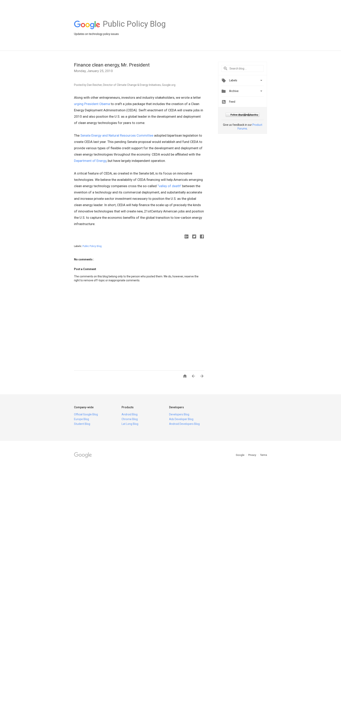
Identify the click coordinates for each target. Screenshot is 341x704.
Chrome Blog (130, 419)
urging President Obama (92, 104)
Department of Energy (90, 161)
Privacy (252, 454)
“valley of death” (169, 186)
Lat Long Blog (130, 423)
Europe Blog (81, 419)
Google (240, 454)
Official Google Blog (86, 414)
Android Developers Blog (184, 423)
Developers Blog (179, 414)
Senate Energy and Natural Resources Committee (116, 135)
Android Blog (130, 414)
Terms (263, 454)
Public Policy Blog (92, 246)
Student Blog (82, 423)
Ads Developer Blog (181, 419)
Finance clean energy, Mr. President (112, 65)
